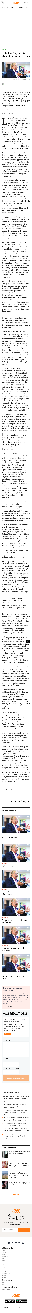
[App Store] (10, 1301)
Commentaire (8, 1040)
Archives (4, 1277)
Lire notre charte (8, 1006)
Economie (20, 7)
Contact (3, 1284)
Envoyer (24, 1230)
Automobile (4, 1262)
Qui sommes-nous (6, 1273)
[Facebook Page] (9, 1243)
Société (28, 7)
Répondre (7, 1033)
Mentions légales (6, 1289)
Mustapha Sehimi (9, 109)
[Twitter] (12, 1243)
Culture (4, 49)
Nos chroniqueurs (6, 1268)
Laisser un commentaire (16, 1078)
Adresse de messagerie (11, 1068)
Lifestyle (4, 1266)
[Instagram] (23, 1243)
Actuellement (5, 7)
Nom (5, 1061)
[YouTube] (16, 1243)
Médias (3, 1260)
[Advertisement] (16, 30)
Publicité (4, 1275)
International (5, 1256)
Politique (13, 7)
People (3, 1264)
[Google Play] (21, 1301)
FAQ (3, 1282)
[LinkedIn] (19, 1243)
